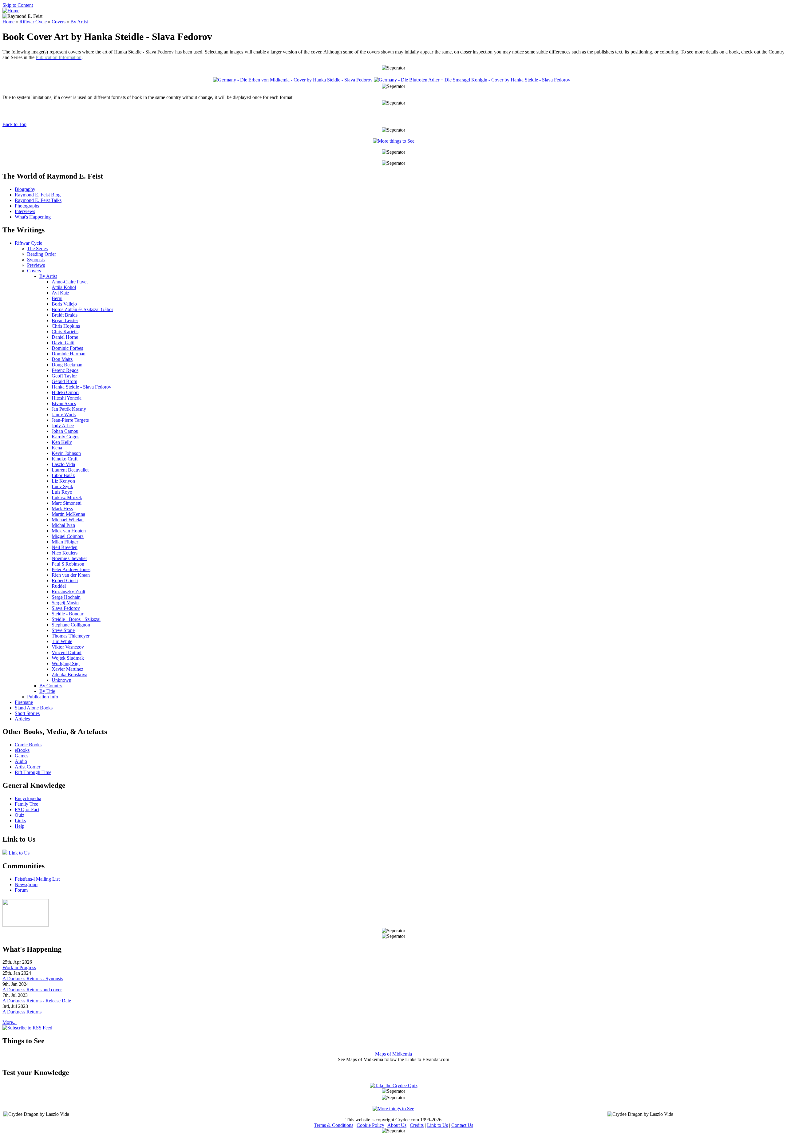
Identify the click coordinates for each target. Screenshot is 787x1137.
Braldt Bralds (64, 315)
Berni (57, 298)
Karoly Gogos (65, 436)
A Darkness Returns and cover (32, 989)
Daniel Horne (65, 337)
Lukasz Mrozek (67, 497)
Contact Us (462, 1125)
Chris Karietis (65, 331)
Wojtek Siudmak (68, 658)
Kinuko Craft (64, 458)
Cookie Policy (370, 1125)
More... (9, 1022)
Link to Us (19, 852)
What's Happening (33, 216)
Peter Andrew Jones (71, 569)
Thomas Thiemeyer (70, 635)
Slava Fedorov (66, 608)
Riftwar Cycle (33, 21)
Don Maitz (62, 359)
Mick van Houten (69, 530)
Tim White (62, 641)
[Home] (10, 10)
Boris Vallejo (64, 303)
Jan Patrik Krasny (69, 409)
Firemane (24, 702)
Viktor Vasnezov (68, 646)
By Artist (79, 21)
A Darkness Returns (22, 1011)
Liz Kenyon (63, 481)
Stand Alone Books (34, 707)
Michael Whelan (68, 519)
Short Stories (27, 713)
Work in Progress (19, 967)
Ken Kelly (62, 442)
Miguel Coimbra (68, 536)
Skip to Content (17, 5)
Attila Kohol (64, 287)
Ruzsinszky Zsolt (68, 591)
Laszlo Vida (63, 464)
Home (8, 21)
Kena (57, 447)
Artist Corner (27, 766)
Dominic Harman (68, 353)
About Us (396, 1125)
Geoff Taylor (64, 375)
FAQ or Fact (27, 809)
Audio (21, 761)
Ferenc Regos (65, 370)
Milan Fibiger (65, 541)
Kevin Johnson (66, 453)
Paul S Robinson (68, 564)
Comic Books (28, 744)
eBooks (22, 750)
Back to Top (14, 124)
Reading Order (41, 254)
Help (19, 826)
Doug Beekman (67, 364)
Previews (36, 265)
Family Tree (26, 804)
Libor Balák (63, 475)
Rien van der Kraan (71, 575)
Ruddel (59, 586)
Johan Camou (65, 431)
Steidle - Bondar (67, 613)
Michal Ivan (63, 525)
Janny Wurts (64, 414)
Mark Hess (62, 508)
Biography (25, 189)
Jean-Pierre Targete (70, 420)
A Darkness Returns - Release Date (36, 1000)
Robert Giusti (65, 580)
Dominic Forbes (67, 348)
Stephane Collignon (71, 624)
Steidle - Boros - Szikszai (76, 619)
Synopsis (36, 259)
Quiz (19, 815)
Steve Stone (63, 630)
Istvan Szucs (64, 403)
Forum (21, 890)
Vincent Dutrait (66, 652)
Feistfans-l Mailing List (37, 879)
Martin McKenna (68, 514)
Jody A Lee (63, 425)
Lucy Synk (62, 486)
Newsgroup (26, 884)
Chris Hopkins (66, 326)
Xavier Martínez (67, 669)
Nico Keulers (64, 552)
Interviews (25, 211)
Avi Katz (60, 292)
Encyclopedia (28, 798)
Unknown (61, 680)
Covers (58, 21)
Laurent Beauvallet (70, 469)
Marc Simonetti (66, 503)
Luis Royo (62, 492)
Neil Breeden (64, 547)
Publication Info (42, 696)
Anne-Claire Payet (70, 281)
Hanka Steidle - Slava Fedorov (81, 386)
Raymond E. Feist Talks (38, 200)
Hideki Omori (65, 392)
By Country (50, 685)
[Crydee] (25, 925)
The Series (37, 248)
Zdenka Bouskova (69, 674)
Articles (22, 718)
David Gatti (63, 342)
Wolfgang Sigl (66, 663)
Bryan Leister (65, 320)
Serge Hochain (66, 597)
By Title (47, 691)
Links (20, 820)
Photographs (27, 205)
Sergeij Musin (65, 602)
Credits (417, 1125)
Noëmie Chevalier (69, 558)
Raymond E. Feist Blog (38, 194)
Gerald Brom (64, 381)
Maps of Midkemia (393, 1053)
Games (21, 755)
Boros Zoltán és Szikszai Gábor (82, 309)
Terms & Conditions (333, 1125)
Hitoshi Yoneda (66, 398)
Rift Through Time (33, 772)
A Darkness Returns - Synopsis (32, 978)
